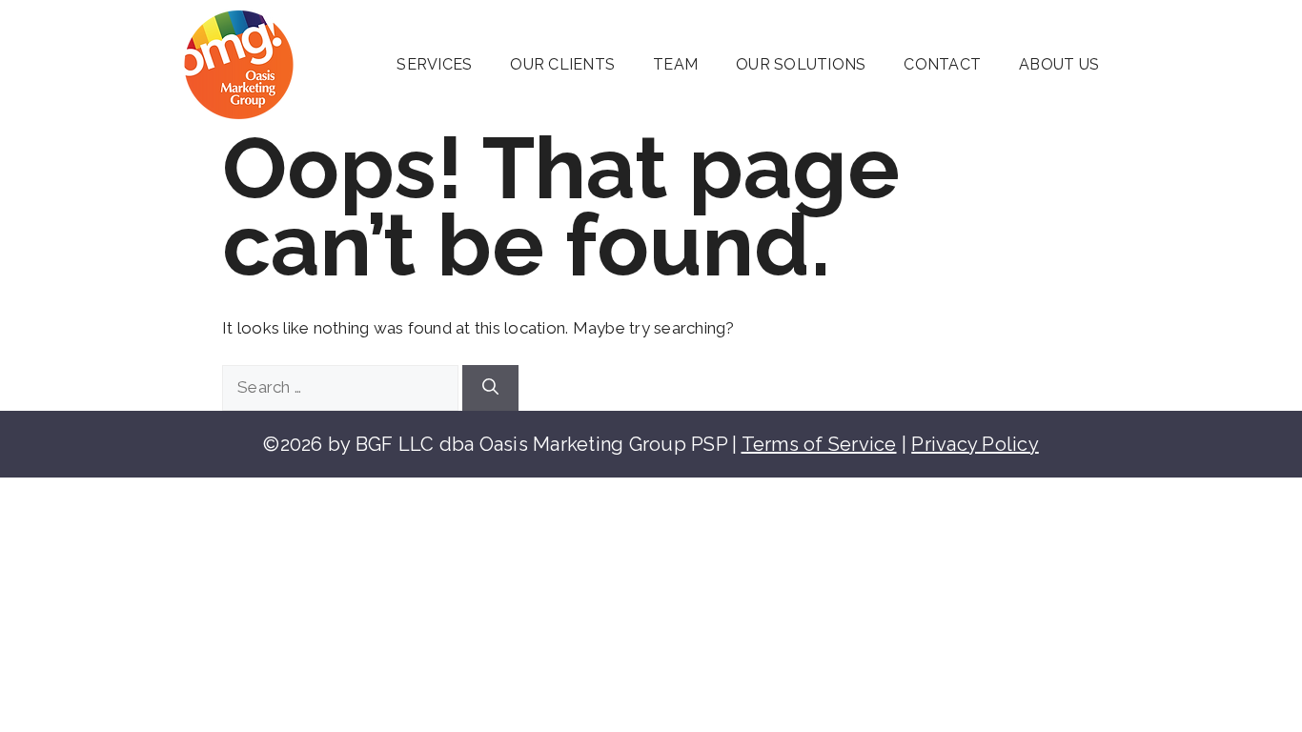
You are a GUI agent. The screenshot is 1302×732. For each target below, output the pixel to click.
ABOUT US (1059, 64)
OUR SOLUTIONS (800, 64)
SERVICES (434, 64)
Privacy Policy (975, 444)
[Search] (490, 388)
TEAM (675, 64)
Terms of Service (819, 444)
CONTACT (942, 64)
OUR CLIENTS (562, 64)
